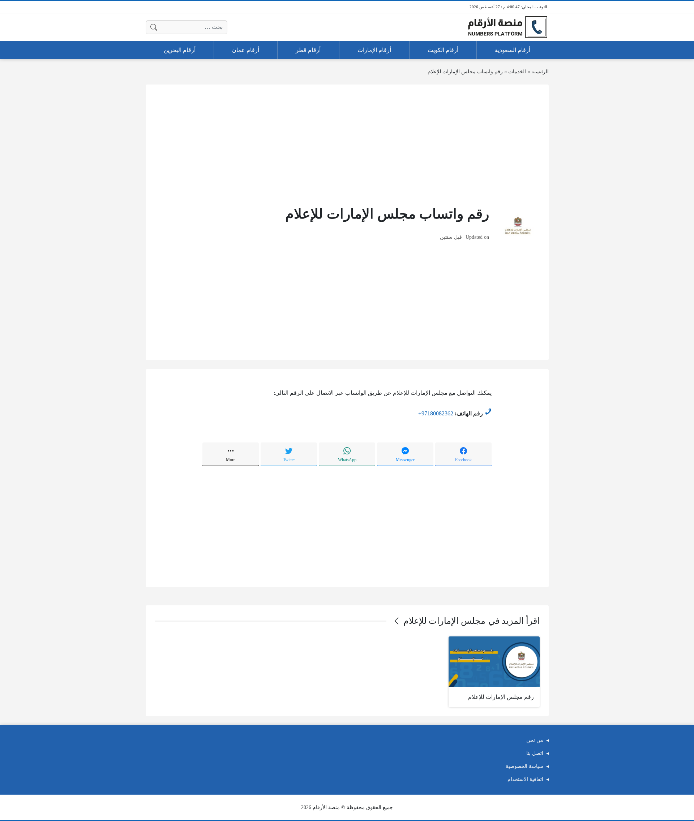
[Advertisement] (347, 144)
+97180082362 (435, 413)
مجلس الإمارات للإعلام (444, 621)
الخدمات (517, 71)
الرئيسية (540, 71)
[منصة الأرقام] (507, 27)
